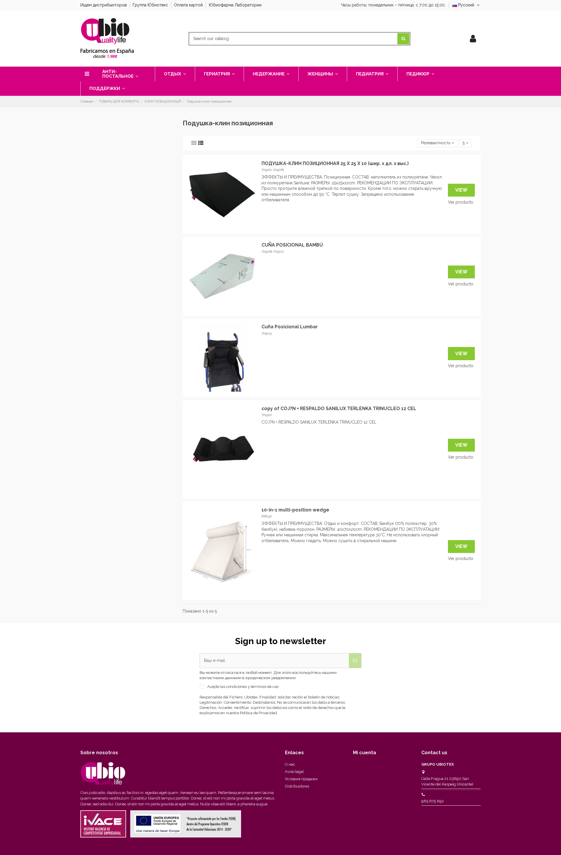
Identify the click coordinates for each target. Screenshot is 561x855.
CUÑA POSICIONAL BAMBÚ (292, 245)
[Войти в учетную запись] (473, 39)
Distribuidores (297, 786)
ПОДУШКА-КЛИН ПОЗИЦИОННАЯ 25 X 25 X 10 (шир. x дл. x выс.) (335, 163)
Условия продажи (301, 779)
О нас (290, 764)
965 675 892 (432, 801)
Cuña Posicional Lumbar (290, 326)
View (461, 190)
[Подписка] (355, 660)
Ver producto (460, 202)
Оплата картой (189, 5)
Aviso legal (294, 771)
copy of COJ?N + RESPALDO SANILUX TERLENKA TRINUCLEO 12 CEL (339, 408)
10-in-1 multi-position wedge (295, 510)
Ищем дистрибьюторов (104, 5)
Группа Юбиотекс (151, 5)
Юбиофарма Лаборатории (235, 5)
